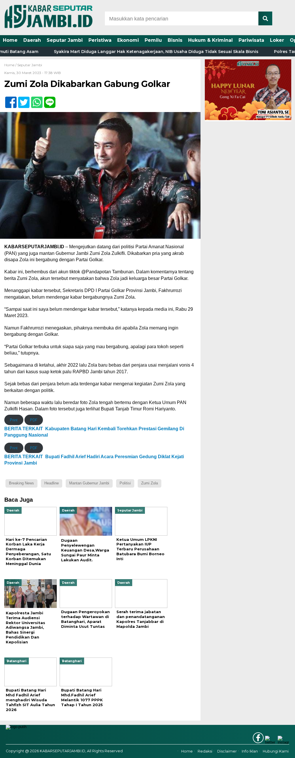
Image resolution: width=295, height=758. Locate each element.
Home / (10, 65)
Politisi (125, 483)
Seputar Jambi (65, 40)
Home (10, 40)
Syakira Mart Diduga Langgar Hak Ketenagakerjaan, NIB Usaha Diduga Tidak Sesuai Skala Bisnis (138, 52)
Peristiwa (99, 40)
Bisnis (175, 40)
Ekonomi (128, 40)
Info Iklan (250, 751)
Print (14, 420)
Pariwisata (251, 40)
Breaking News (21, 483)
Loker (277, 40)
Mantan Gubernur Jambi (89, 483)
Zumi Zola (149, 483)
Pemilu (153, 40)
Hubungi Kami (276, 751)
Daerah (32, 40)
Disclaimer (227, 751)
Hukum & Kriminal (210, 40)
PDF (33, 420)
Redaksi (205, 751)
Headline (51, 483)
